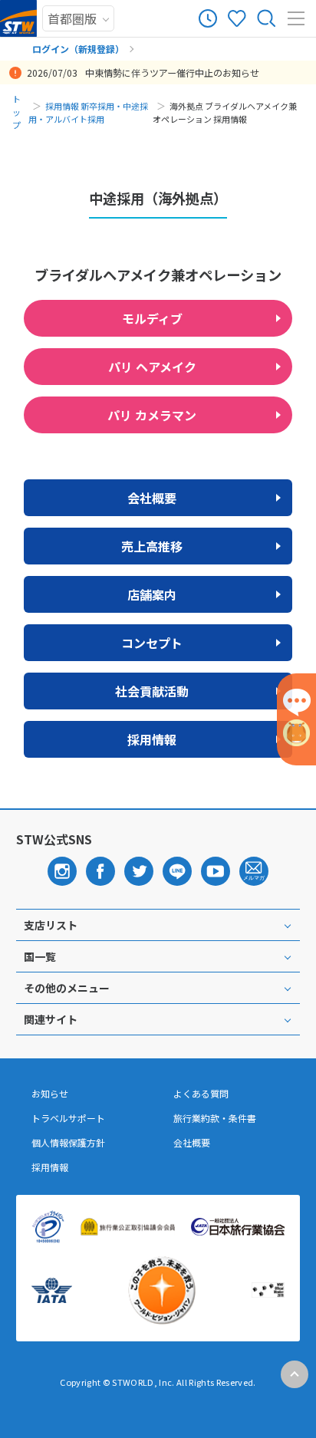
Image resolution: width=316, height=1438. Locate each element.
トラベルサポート (68, 1118)
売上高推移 (152, 546)
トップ (16, 112)
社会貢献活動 (152, 691)
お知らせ (49, 1093)
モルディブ (152, 318)
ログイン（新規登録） (78, 48)
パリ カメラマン (151, 415)
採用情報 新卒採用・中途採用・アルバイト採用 (88, 112)
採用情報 (151, 739)
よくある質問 (201, 1093)
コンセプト (152, 642)
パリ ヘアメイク (152, 366)
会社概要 (151, 498)
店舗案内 (151, 594)
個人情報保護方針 (68, 1142)
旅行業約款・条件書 (214, 1118)
